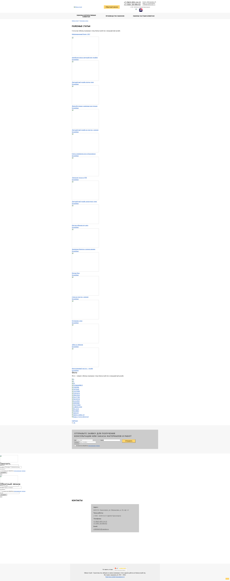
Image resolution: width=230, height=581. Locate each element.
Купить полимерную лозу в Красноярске (84, 154)
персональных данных (94, 445)
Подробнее (75, 59)
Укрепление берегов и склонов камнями (83, 249)
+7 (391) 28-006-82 (132, 4)
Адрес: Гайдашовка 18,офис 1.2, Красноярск (149, 2)
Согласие (77, 443)
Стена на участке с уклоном (80, 297)
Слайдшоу (75, 421)
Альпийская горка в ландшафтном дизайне (85, 57)
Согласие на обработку (88, 445)
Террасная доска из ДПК (79, 178)
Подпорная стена (77, 321)
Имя (75, 440)
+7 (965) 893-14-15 (132, 2)
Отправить (128, 441)
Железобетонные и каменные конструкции (84, 106)
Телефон (76, 442)
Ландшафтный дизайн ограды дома (83, 82)
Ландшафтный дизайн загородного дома (84, 201)
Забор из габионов (77, 345)
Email (1, 493)
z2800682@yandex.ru (148, 5)
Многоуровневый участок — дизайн (82, 368)
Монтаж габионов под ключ (80, 225)
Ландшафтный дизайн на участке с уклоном (85, 130)
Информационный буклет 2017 (81, 34)
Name (102, 440)
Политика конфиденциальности (115, 577)
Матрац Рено (76, 273)
